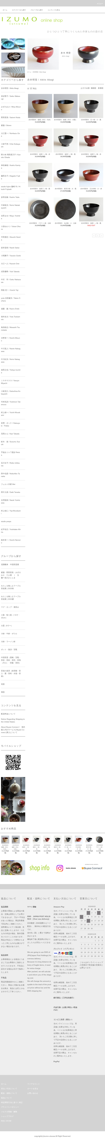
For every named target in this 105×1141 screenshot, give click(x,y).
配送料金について (8, 714)
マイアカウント (33, 1084)
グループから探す (37, 10)
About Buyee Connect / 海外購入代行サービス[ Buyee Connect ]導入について (13, 729)
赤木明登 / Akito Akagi (39, 72)
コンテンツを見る (54, 10)
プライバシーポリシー (10, 1107)
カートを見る (32, 1089)
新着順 (100, 88)
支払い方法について (9, 1089)
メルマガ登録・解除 (9, 1112)
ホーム (5, 10)
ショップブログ (7, 1116)
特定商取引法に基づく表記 (12, 1102)
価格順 (93, 88)
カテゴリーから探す (19, 10)
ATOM (8, 1121)
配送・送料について (9, 1093)
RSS (3, 1121)
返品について (6, 1098)
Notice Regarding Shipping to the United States (13, 720)
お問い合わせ (32, 1093)
